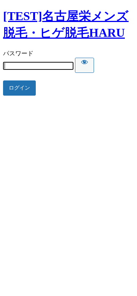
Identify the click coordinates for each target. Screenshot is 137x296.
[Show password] (84, 65)
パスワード (18, 53)
